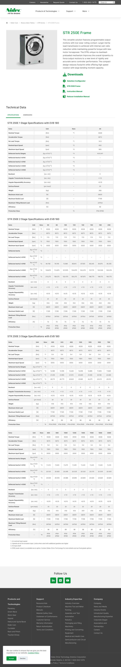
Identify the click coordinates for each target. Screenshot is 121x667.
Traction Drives (13, 635)
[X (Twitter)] (60, 580)
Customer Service (43, 620)
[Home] (7, 23)
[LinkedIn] (53, 580)
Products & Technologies (46, 11)
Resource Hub (41, 603)
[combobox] (106, 2)
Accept (11, 658)
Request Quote (58, 2)
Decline (22, 658)
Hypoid (10, 618)
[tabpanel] (60, 335)
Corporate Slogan (100, 620)
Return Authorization (44, 626)
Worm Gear (12, 615)
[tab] (13, 115)
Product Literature (43, 607)
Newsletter (44, 2)
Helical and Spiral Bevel (17, 622)
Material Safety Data (44, 613)
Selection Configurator (76, 81)
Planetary (11, 608)
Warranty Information (44, 623)
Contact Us (73, 2)
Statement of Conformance (46, 616)
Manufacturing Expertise (103, 616)
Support (69, 11)
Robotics (68, 620)
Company (97, 603)
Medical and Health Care (74, 636)
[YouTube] (68, 580)
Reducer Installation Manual (78, 96)
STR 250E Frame (73, 86)
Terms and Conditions (44, 630)
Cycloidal (11, 628)
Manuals (39, 610)
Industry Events (100, 610)
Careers (32, 2)
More (84, 11)
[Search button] (114, 2)
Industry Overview (72, 603)
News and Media (100, 607)
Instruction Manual (74, 91)
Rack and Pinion (14, 632)
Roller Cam (12, 625)
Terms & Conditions (66, 663)
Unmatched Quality (101, 613)
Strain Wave (12, 612)
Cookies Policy (33, 653)
